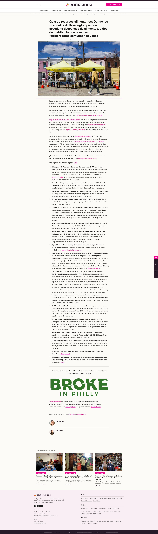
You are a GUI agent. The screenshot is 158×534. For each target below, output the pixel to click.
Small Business (124, 14)
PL (156, 265)
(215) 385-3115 (37, 515)
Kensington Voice (55, 402)
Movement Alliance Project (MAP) (84, 532)
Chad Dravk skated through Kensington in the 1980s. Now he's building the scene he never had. (108, 478)
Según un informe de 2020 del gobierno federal (64, 119)
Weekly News (114, 10)
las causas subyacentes (83, 136)
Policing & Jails (95, 14)
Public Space (103, 14)
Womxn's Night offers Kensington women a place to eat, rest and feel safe (49, 477)
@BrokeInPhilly (96, 407)
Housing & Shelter (74, 14)
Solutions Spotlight (86, 10)
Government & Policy (53, 14)
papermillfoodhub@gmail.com (71, 250)
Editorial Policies (101, 521)
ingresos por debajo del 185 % (76, 130)
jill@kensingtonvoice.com (40, 523)
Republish (83, 523)
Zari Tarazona (54, 39)
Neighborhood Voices (70, 10)
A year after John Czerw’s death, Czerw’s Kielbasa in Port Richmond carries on (78, 477)
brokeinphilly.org (71, 407)
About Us (83, 521)
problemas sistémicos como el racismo (89, 115)
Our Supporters (91, 521)
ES (156, 261)
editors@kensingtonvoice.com (87, 158)
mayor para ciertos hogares (96, 124)
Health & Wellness (64, 14)
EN (156, 257)
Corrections (110, 521)
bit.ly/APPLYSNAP (57, 177)
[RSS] (41, 506)
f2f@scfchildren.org (93, 268)
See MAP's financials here (112, 532)
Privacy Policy (118, 521)
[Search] (40, 4)
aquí (75, 162)
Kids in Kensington (85, 14)
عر (156, 268)
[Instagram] (38, 506)
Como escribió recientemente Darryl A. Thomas (88, 141)
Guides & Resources (101, 10)
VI (156, 276)
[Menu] (36, 5)
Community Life (56, 10)
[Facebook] (35, 506)
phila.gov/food (65, 354)
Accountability (44, 10)
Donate (90, 523)
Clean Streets (42, 14)
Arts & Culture (34, 14)
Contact (95, 523)
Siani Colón (62, 39)
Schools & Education (113, 14)
